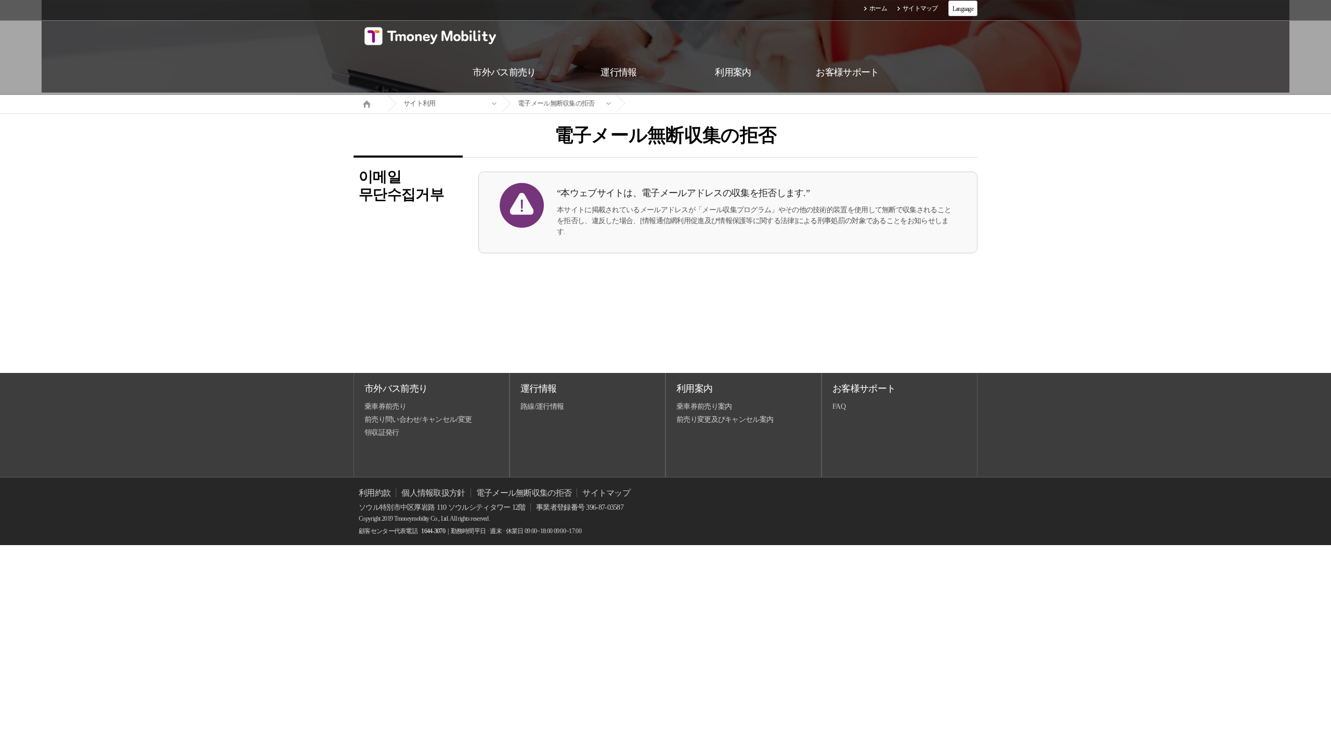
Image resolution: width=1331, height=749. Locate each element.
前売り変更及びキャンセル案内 (724, 419)
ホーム (878, 8)
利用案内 (694, 388)
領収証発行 (381, 432)
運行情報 (538, 388)
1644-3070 (433, 531)
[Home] (371, 103)
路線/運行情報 (542, 406)
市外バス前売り (395, 388)
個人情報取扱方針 (433, 492)
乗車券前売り (385, 406)
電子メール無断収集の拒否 (556, 103)
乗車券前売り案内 (704, 406)
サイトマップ (920, 8)
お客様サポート (863, 388)
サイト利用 (419, 103)
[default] (674, 103)
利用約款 (374, 492)
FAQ (838, 406)
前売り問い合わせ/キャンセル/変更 (418, 419)
